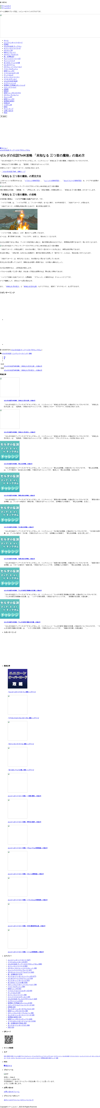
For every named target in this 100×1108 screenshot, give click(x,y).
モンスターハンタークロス (19, 1025)
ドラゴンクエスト (74, 1056)
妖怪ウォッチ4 (9, 71)
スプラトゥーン (58, 1056)
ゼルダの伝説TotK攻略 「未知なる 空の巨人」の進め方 (23, 370)
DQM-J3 (7, 103)
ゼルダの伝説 (6, 353)
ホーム (6, 40)
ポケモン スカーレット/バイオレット (22, 968)
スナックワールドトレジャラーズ (21, 1005)
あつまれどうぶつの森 (17, 982)
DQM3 (6, 44)
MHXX (6, 91)
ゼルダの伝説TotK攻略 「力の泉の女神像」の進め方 (19, 527)
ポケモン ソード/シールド (13, 67)
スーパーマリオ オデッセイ (19, 997)
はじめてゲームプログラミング (20, 978)
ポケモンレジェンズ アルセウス (21, 972)
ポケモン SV (8, 50)
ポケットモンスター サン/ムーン (21, 1013)
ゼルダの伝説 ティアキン (12, 46)
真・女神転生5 (9, 56)
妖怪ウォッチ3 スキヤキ (12, 93)
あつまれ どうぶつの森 (12, 63)
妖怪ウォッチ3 (9, 99)
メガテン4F (8, 105)
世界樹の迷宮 (44, 1058)
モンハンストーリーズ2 (12, 58)
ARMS (6, 89)
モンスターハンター (21, 1058)
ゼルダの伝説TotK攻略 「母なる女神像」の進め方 (18, 463)
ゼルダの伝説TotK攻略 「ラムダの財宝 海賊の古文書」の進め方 (22, 622)
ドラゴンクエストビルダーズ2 (20, 991)
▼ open (3, 116)
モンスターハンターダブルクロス (21, 1009)
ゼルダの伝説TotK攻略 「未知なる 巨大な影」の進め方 (23, 366)
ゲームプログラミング (38, 1056)
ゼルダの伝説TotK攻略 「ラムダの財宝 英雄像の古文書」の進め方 (23, 590)
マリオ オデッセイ (10, 79)
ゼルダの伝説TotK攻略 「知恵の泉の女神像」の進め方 (19, 558)
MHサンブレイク (10, 52)
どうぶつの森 (17, 1056)
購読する (8, 1066)
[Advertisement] (50, 132)
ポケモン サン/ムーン (11, 95)
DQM (11, 1056)
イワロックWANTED (32, 180)
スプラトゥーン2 (10, 83)
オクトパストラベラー (12, 77)
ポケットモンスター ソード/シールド (22, 984)
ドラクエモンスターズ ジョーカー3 (22, 1021)
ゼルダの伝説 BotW (10, 81)
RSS (5, 113)
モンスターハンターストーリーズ (21, 1015)
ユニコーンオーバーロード (13, 42)
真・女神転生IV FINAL (17, 1023)
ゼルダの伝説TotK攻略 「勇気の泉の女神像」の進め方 (19, 495)
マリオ (8, 1058)
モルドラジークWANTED (72, 180)
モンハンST (8, 97)
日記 (11, 1027)
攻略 (30, 353)
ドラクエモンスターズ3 (17, 962)
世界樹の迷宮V (9, 101)
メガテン (13, 1058)
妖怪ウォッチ (51, 1058)
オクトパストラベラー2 (12, 48)
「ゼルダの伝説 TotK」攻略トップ (13, 171)
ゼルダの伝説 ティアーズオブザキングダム (26, 350)
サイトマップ (8, 109)
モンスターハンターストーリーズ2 (22, 976)
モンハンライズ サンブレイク (20, 970)
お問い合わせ (8, 111)
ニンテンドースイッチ (20, 353)
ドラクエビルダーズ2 (11, 73)
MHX (5, 107)
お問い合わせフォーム (12, 1091)
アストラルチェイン (11, 69)
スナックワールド (10, 87)
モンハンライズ (9, 60)
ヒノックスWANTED (51, 180)
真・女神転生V (15, 974)
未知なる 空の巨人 (12, 286)
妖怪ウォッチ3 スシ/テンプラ (20, 1019)
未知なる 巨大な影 (30, 286)
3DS (5, 1056)
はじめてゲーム (9, 65)
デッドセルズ (8, 75)
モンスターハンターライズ (19, 980)
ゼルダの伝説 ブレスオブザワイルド (22, 999)
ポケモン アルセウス (11, 54)
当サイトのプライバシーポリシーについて (19, 1100)
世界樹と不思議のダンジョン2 (14, 85)
